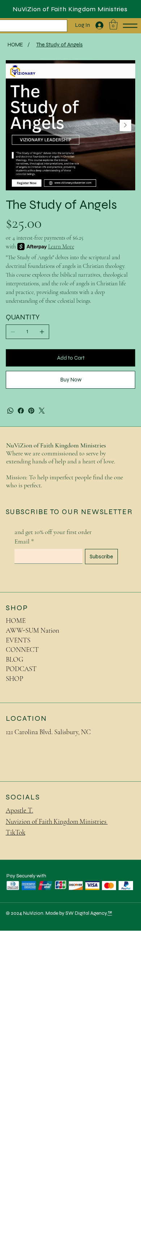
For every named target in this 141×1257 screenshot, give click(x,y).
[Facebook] (20, 410)
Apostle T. (19, 810)
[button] (113, 24)
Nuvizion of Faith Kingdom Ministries (57, 821)
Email (24, 541)
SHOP (14, 678)
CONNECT (22, 649)
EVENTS (18, 640)
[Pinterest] (31, 410)
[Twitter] (41, 410)
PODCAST (21, 669)
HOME (16, 620)
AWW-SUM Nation (32, 630)
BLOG (14, 659)
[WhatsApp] (10, 410)
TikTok (15, 832)
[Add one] (42, 331)
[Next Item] (125, 125)
